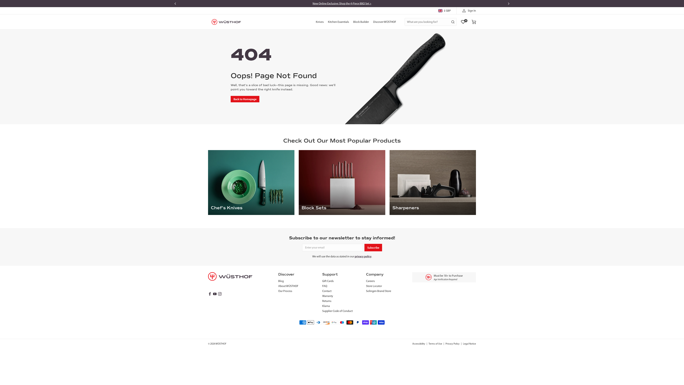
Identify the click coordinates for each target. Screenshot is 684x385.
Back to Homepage (245, 99)
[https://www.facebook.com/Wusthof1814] (210, 294)
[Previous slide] (175, 3)
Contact (326, 291)
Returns (326, 301)
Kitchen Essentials (338, 22)
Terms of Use (435, 343)
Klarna (326, 306)
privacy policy (363, 256)
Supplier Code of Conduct (337, 311)
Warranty (327, 296)
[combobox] (431, 22)
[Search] (452, 22)
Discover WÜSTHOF (384, 22)
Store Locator (374, 286)
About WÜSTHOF (288, 286)
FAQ (324, 286)
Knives (320, 22)
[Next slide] (508, 3)
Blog (281, 281)
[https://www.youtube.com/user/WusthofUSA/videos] (215, 294)
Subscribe (373, 247)
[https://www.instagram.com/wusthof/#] (220, 294)
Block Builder (361, 22)
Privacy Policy (452, 343)
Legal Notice (469, 343)
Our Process (285, 291)
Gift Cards (328, 281)
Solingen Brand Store (378, 291)
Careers (370, 281)
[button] (474, 22)
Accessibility (418, 343)
